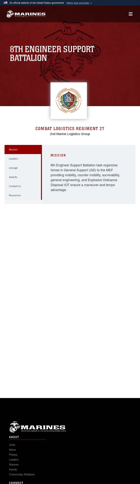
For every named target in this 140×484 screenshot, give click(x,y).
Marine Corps (70, 427)
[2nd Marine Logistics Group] (26, 14)
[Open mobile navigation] (131, 13)
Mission (13, 149)
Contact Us (15, 186)
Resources (15, 195)
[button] (80, 3)
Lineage (13, 167)
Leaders (13, 158)
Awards (13, 177)
